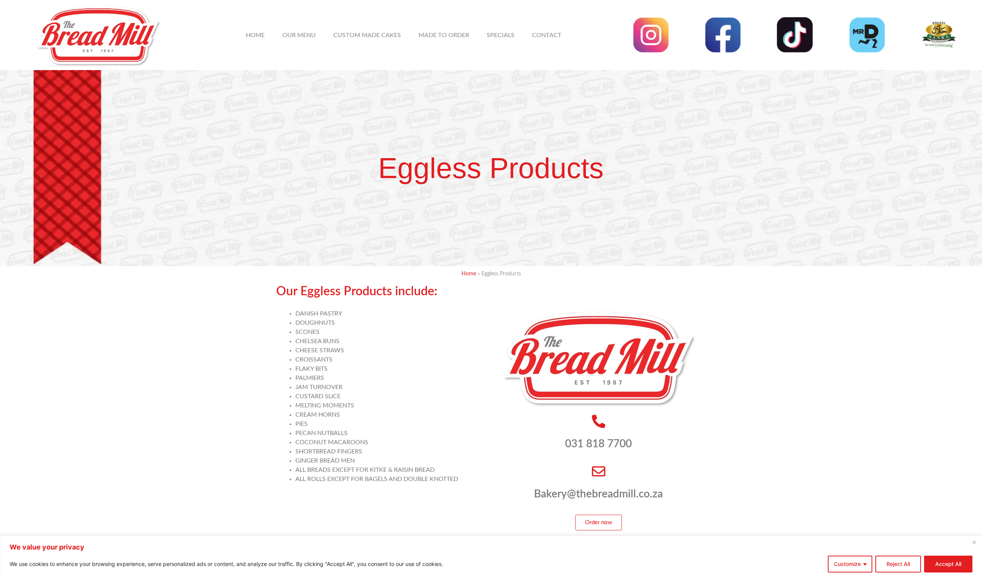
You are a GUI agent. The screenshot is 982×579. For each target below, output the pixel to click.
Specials (500, 35)
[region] (491, 557)
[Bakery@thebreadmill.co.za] (598, 471)
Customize (847, 564)
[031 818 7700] (598, 421)
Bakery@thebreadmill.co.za (598, 494)
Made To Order (444, 35)
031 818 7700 (598, 443)
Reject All (898, 564)
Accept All (948, 564)
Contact (547, 35)
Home (255, 35)
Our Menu (299, 35)
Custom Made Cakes (367, 35)
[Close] (974, 542)
